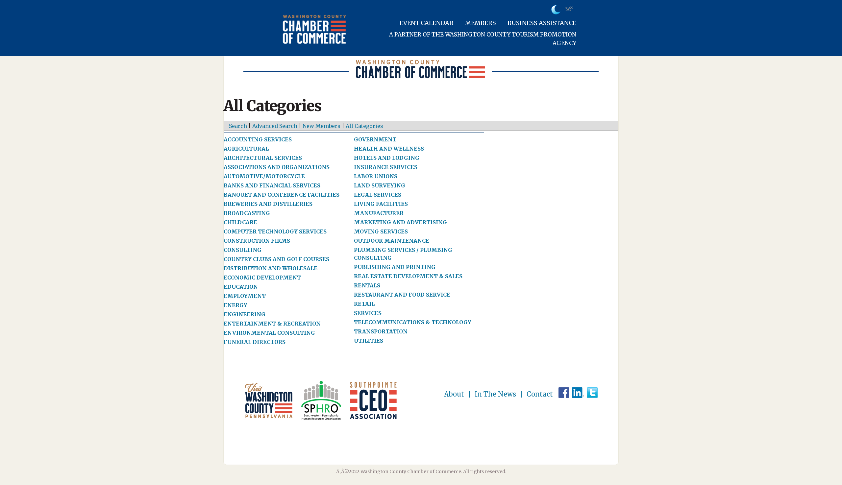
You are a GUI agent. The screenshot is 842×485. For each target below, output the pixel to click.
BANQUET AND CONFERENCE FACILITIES (281, 194)
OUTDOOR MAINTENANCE (391, 240)
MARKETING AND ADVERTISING (400, 222)
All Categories (364, 126)
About (454, 394)
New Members (321, 126)
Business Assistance (542, 23)
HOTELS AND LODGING (386, 158)
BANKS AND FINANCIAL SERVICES (272, 185)
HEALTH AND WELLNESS (389, 148)
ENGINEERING (244, 314)
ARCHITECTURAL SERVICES (263, 158)
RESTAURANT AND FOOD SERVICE (402, 294)
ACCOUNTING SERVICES (258, 139)
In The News (495, 394)
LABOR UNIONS (375, 176)
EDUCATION (241, 286)
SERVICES (368, 313)
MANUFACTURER (379, 213)
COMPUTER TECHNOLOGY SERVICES (275, 231)
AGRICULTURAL (246, 148)
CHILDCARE (240, 222)
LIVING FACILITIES (381, 204)
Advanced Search (274, 126)
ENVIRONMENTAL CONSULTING (269, 332)
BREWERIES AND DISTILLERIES (268, 204)
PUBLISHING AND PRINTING (394, 267)
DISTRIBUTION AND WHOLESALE (270, 268)
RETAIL (364, 304)
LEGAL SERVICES (377, 194)
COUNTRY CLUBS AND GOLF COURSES (276, 259)
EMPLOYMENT (245, 296)
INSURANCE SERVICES (385, 167)
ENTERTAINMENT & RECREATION (272, 323)
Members (480, 23)
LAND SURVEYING (379, 185)
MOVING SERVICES (381, 231)
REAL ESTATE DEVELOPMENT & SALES (408, 276)
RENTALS (367, 285)
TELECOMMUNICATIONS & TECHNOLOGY (412, 322)
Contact (540, 394)
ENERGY (235, 305)
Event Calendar (427, 23)
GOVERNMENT (375, 139)
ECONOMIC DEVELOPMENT (262, 277)
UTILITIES (368, 340)
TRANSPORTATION (381, 331)
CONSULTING (242, 250)
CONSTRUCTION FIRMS (257, 240)
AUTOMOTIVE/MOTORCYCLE (264, 176)
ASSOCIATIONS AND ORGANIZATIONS (277, 167)
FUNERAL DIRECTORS (254, 342)
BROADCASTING (247, 213)
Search (238, 126)
